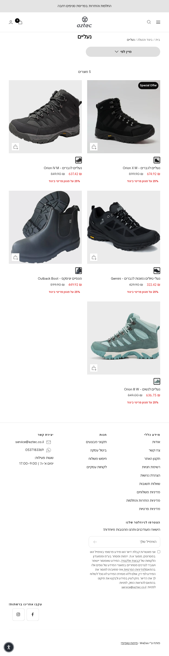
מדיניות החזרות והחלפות (143, 501)
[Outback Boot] (78, 270)
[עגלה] (20, 22)
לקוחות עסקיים (97, 467)
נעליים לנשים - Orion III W (142, 389)
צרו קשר (154, 450)
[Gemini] (157, 270)
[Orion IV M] (78, 160)
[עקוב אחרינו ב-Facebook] (33, 614)
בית (157, 40)
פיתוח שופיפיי (129, 643)
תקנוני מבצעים (96, 442)
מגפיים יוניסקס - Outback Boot (60, 279)
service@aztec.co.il (29, 442)
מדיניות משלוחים (148, 492)
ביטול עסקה (98, 450)
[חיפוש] (149, 22)
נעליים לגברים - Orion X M (141, 168)
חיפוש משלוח (98, 459)
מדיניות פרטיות (149, 509)
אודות (156, 442)
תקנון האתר (152, 459)
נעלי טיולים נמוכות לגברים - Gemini (135, 279)
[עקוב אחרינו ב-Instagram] (18, 614)
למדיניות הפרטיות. (134, 569)
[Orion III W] (157, 381)
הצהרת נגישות (150, 475)
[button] (9, 647)
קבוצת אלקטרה (130, 561)
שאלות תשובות (149, 484)
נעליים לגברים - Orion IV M (63, 168)
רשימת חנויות (151, 467)
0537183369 (34, 450)
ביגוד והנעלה (145, 40)
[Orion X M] (157, 160)
